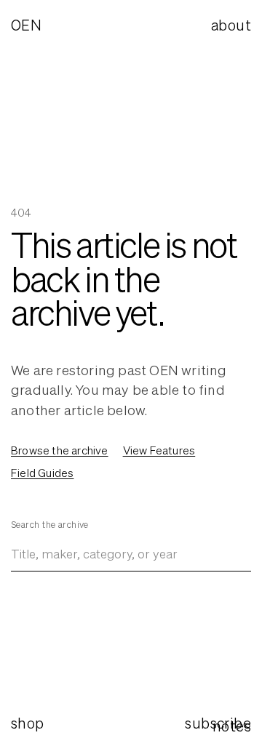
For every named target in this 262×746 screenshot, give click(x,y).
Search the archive (50, 524)
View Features (159, 450)
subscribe (218, 723)
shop (27, 723)
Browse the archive (59, 450)
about (231, 25)
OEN (26, 25)
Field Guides (42, 472)
